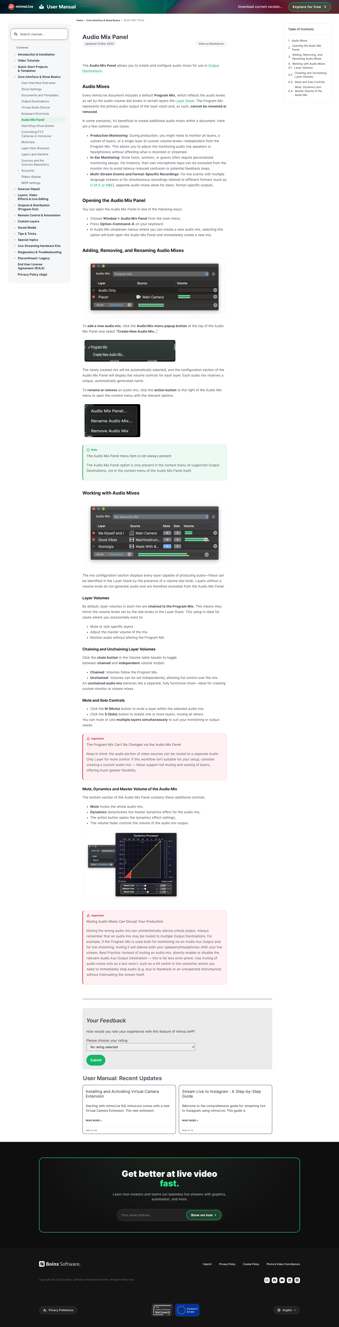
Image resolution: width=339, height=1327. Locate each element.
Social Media (27, 227)
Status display (31, 176)
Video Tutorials (28, 60)
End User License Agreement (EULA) (31, 266)
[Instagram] (267, 1280)
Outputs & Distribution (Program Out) (34, 207)
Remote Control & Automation (39, 215)
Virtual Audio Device (35, 107)
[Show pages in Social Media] (14, 227)
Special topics (28, 240)
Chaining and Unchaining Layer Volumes (311, 74)
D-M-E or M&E (101, 185)
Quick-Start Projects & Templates (33, 69)
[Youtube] (282, 1280)
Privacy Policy (227, 1264)
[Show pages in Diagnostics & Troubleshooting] (14, 252)
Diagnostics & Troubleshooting (39, 252)
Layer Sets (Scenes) (35, 148)
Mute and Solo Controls (310, 82)
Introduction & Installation (36, 54)
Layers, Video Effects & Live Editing (33, 197)
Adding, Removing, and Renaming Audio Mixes (307, 56)
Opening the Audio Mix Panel (306, 47)
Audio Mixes (299, 40)
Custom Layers (28, 221)
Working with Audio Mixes (308, 63)
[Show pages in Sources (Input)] (14, 189)
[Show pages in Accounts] (18, 170)
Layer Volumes (303, 67)
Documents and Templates (39, 95)
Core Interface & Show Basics (39, 77)
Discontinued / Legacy (34, 258)
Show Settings (31, 89)
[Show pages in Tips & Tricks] (14, 233)
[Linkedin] (290, 1280)
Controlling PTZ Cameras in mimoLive (36, 134)
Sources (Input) (29, 189)
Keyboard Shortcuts (35, 114)
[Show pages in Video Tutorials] (14, 60)
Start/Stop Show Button (37, 126)
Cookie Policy (251, 1264)
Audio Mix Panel (32, 120)
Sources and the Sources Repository (35, 162)
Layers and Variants (34, 154)
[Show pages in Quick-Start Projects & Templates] (14, 66)
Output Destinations (35, 101)
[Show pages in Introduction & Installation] (14, 54)
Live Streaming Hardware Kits (39, 246)
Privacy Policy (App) (32, 274)
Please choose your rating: (107, 1040)
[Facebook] (274, 1280)
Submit (95, 1060)
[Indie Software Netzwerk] (162, 1310)
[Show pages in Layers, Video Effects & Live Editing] (14, 195)
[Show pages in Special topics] (14, 239)
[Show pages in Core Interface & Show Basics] (14, 76)
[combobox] (39, 34)
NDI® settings (30, 183)
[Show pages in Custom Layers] (14, 221)
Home (80, 20)
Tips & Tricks (27, 234)
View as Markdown (211, 43)
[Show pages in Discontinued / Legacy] (14, 258)
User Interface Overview (38, 83)
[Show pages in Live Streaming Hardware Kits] (14, 246)
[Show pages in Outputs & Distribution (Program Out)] (14, 205)
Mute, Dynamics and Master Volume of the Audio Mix (308, 90)
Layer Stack (185, 101)
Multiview (28, 142)
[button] (58, 1310)
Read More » (94, 1120)
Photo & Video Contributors (283, 1264)
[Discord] (297, 1280)
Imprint (207, 1264)
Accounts (27, 170)
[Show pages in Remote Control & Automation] (14, 215)
